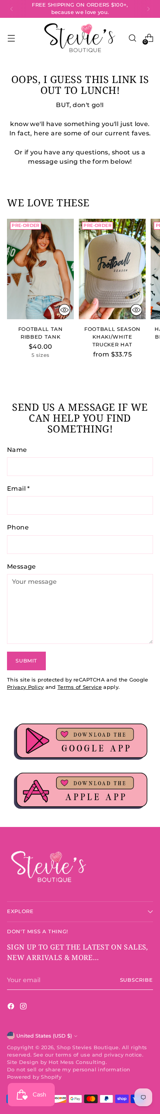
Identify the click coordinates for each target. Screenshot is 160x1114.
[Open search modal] (132, 38)
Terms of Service (79, 687)
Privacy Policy (25, 687)
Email (18, 488)
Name (17, 449)
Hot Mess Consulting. (78, 1062)
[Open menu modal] (11, 38)
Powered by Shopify (34, 1077)
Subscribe (136, 980)
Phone (18, 527)
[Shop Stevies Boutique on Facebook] (11, 1007)
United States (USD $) (44, 1036)
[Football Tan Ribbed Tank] (40, 269)
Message (21, 566)
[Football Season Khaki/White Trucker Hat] (112, 269)
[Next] (148, 9)
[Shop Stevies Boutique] (80, 38)
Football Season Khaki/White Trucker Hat (112, 337)
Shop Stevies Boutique (88, 1047)
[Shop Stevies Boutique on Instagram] (24, 1007)
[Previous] (11, 9)
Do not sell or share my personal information (68, 1069)
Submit (26, 661)
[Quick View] (64, 310)
